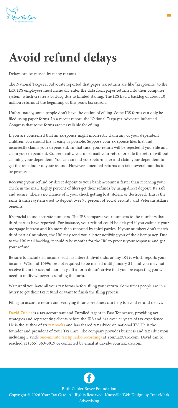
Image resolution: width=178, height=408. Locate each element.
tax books (56, 325)
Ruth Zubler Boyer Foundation (89, 388)
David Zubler (20, 313)
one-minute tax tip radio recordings (71, 337)
